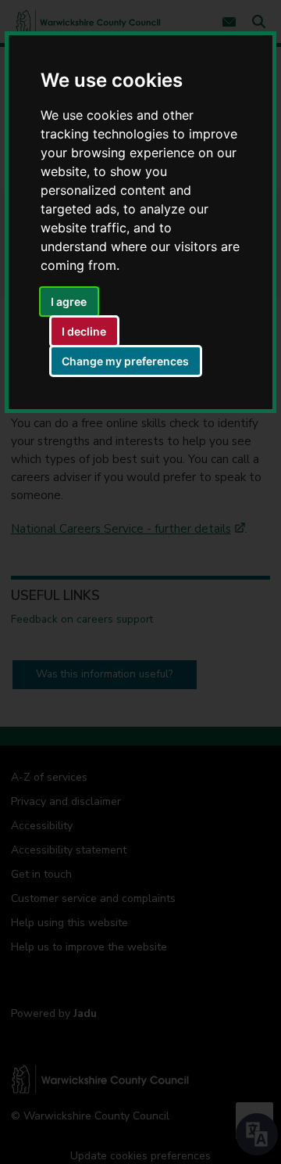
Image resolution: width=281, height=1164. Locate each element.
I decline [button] (84, 331)
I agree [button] (69, 301)
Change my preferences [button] (125, 361)
